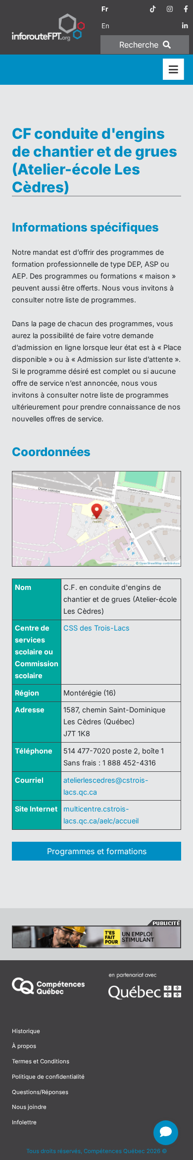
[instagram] (169, 8)
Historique (26, 1031)
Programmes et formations (96, 851)
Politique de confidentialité (48, 1076)
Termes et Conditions (40, 1061)
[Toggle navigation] (173, 70)
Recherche (140, 45)
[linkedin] (185, 25)
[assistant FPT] (165, 1132)
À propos (24, 1046)
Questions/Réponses (40, 1092)
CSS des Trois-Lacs (96, 628)
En (105, 26)
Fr (104, 9)
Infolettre (24, 1122)
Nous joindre (29, 1106)
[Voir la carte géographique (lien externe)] (96, 519)
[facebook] (186, 8)
